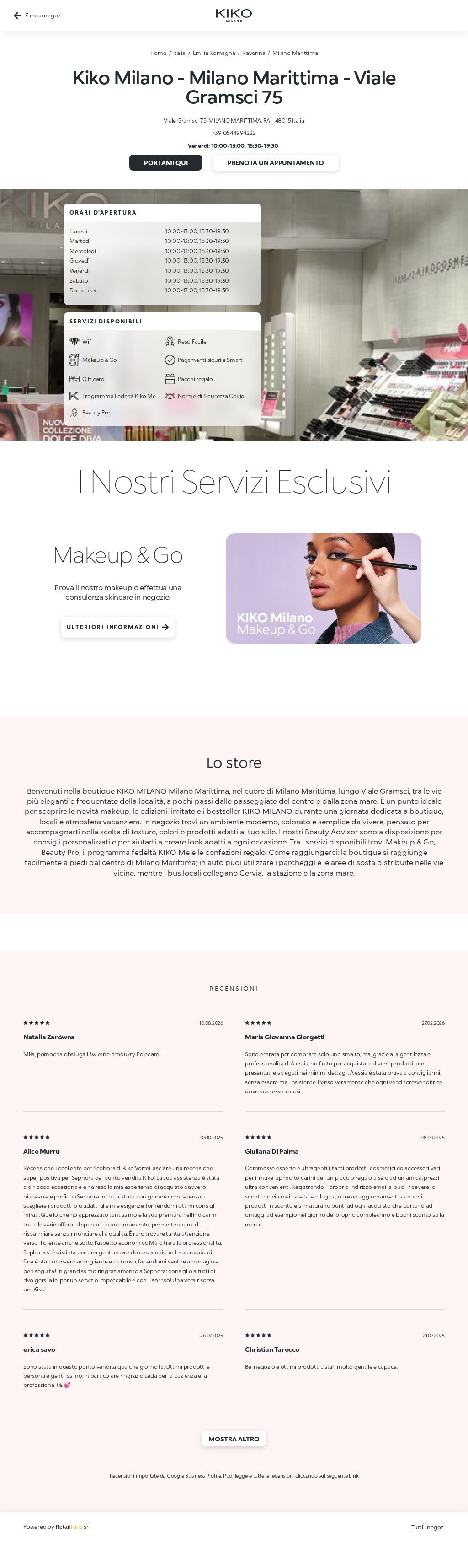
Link (353, 1475)
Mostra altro (234, 1439)
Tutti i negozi (428, 1527)
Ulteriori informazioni (113, 626)
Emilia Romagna (214, 52)
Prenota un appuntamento (276, 163)
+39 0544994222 (234, 132)
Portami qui (166, 163)
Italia (179, 52)
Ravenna (253, 52)
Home (158, 52)
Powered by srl (56, 1526)
